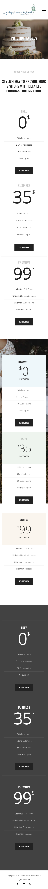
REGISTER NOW (24, 171)
